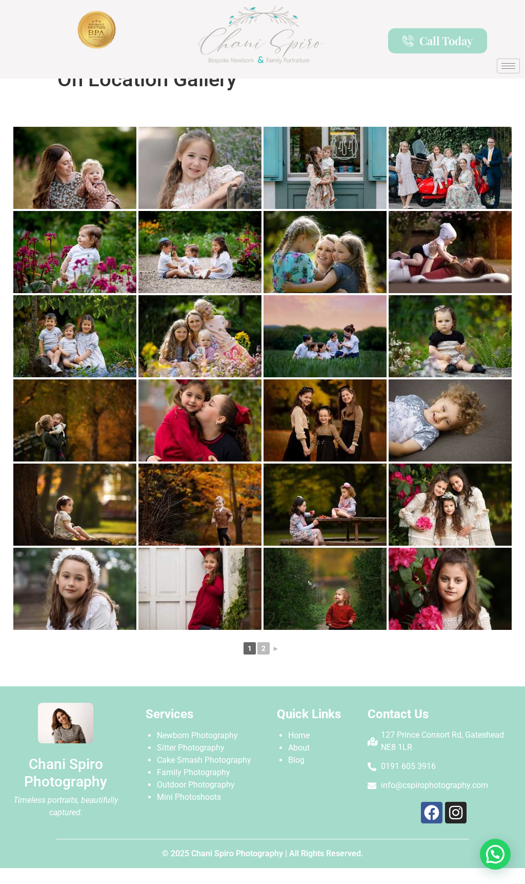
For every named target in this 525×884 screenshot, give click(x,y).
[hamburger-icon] (508, 66)
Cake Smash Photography (204, 760)
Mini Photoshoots (189, 797)
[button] (495, 854)
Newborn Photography (197, 735)
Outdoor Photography (196, 785)
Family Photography (193, 772)
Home (299, 735)
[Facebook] (431, 812)
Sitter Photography (191, 748)
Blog (296, 760)
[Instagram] (456, 812)
